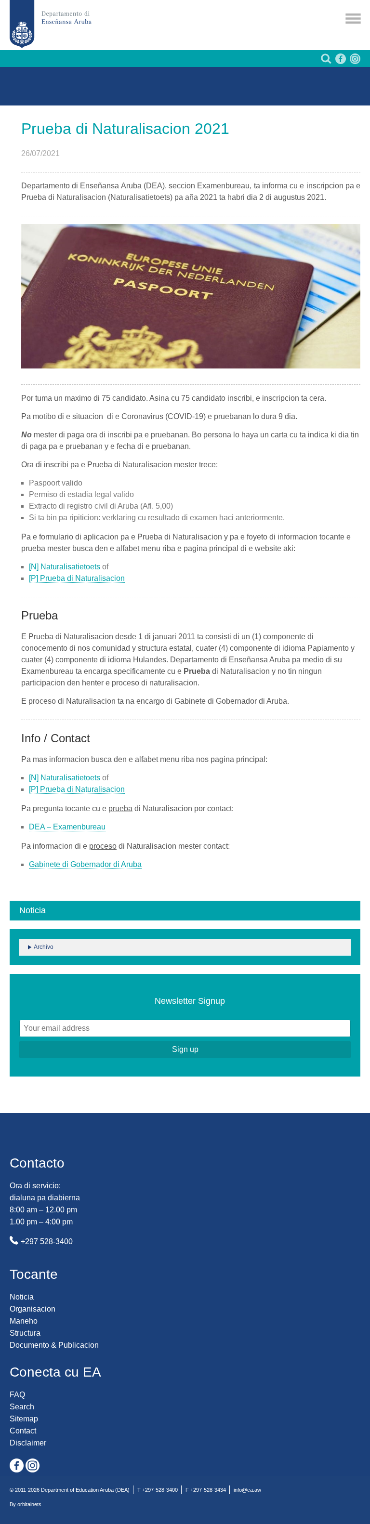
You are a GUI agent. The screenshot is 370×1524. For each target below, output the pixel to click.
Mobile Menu (353, 18)
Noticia (22, 1297)
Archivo (43, 947)
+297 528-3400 (47, 1241)
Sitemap (24, 1419)
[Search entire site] (325, 61)
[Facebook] (339, 61)
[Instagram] (354, 61)
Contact (23, 1431)
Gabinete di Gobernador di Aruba (85, 864)
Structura (25, 1333)
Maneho (24, 1321)
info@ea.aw (247, 1490)
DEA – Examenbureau (67, 827)
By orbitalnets (25, 1504)
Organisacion (32, 1309)
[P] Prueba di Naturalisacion (77, 578)
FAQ (17, 1395)
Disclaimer (28, 1443)
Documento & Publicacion (54, 1345)
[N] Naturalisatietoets (64, 567)
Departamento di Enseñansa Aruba (51, 24)
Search (22, 1407)
